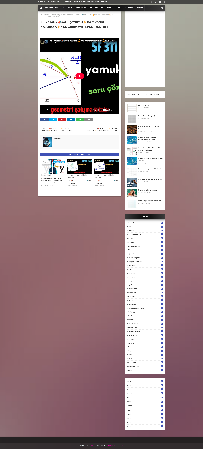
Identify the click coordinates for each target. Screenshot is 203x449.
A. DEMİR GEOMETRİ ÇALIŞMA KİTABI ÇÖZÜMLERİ (149, 149)
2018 (145, 414)
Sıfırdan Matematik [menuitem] (103, 8)
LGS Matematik (66, 2)
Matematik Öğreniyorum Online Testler (150, 159)
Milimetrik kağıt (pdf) (146, 116)
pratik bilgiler (145, 328)
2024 (145, 389)
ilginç (145, 269)
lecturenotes (145, 300)
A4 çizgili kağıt (143, 105)
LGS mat (145, 231)
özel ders (145, 370)
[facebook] (151, 2)
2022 (145, 398)
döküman (145, 250)
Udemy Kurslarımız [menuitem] (84, 8)
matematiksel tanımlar (145, 308)
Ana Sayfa (44, 15)
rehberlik (145, 339)
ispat (145, 285)
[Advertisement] (145, 49)
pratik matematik (145, 331)
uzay (145, 359)
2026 (145, 381)
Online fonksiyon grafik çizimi (149, 169)
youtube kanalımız (134, 94)
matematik (145, 304)
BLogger (92, 446)
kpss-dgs (145, 296)
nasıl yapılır (145, 316)
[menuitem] (41, 8)
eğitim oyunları (145, 254)
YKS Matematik (53, 2)
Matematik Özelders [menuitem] (124, 8)
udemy (145, 355)
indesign (145, 281)
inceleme (145, 277)
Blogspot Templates (115, 446)
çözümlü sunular (145, 366)
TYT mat (145, 238)
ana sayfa (41, 2)
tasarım (145, 347)
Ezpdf (145, 227)
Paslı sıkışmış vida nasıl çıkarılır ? (150, 127)
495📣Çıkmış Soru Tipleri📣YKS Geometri (79, 182)
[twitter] (155, 2)
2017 (145, 418)
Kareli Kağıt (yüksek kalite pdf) (150, 200)
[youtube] (164, 2)
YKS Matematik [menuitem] (51, 8)
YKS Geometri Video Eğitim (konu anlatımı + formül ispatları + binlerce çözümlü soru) (52, 180)
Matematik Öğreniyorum (147, 190)
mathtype (145, 312)
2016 (145, 422)
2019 (145, 410)
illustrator (145, 273)
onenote (145, 320)
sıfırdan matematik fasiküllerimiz (86, 2)
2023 (145, 393)
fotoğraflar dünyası (145, 262)
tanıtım (145, 343)
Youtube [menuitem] (139, 8)
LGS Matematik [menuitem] (67, 8)
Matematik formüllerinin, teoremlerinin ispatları (147, 138)
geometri (145, 265)
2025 (145, 385)
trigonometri (145, 351)
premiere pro (145, 335)
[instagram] (160, 2)
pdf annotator (145, 324)
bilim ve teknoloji (145, 246)
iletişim (104, 2)
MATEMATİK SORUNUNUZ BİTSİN (150, 179)
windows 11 (145, 362)
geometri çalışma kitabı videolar (61, 15)
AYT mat (145, 223)
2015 (145, 426)
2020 (145, 406)
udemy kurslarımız (153, 94)
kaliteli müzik (145, 289)
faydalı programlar (145, 258)
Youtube (145, 242)
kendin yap (145, 293)
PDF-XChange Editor (145, 234)
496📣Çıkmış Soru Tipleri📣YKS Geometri (106, 182)
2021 (145, 402)
